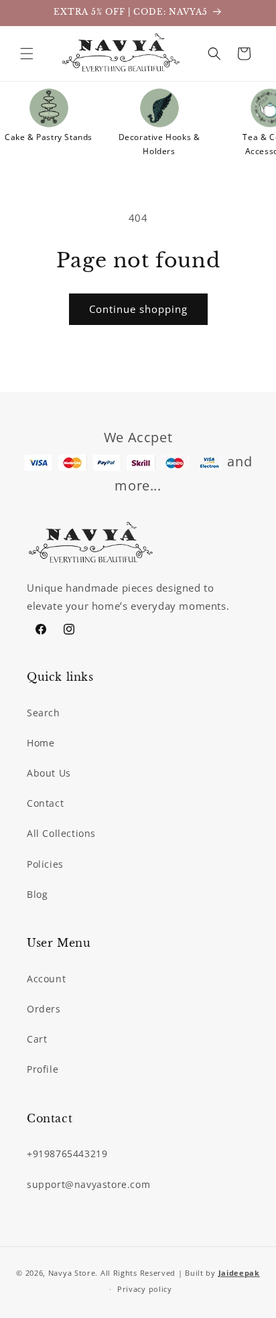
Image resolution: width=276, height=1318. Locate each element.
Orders (44, 1008)
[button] (27, 53)
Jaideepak (239, 1273)
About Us (49, 773)
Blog (37, 894)
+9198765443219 (67, 1153)
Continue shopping (138, 309)
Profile (42, 1069)
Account (46, 978)
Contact (45, 803)
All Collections (61, 833)
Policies (45, 864)
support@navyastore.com (88, 1184)
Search (43, 712)
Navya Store (72, 1273)
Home (40, 742)
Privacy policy (144, 1289)
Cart (37, 1039)
